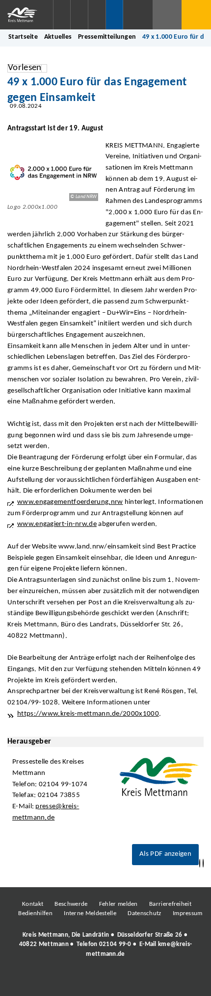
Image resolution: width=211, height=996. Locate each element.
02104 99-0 (115, 944)
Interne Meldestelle (90, 913)
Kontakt (32, 904)
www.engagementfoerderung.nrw (70, 502)
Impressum (188, 913)
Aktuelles (58, 37)
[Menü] (196, 14)
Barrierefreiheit (170, 904)
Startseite (23, 37)
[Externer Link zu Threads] (82, 981)
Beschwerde (70, 904)
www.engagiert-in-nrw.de (57, 524)
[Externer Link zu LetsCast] (171, 981)
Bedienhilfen (35, 913)
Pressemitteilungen (107, 37)
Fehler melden (118, 904)
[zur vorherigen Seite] (199, 863)
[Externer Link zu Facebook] (38, 981)
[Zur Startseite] (26, 14)
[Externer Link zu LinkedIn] (104, 981)
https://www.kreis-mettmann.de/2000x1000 (88, 714)
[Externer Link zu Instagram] (60, 981)
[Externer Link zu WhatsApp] (148, 981)
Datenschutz (144, 913)
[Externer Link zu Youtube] (126, 981)
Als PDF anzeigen (165, 854)
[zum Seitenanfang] (203, 863)
